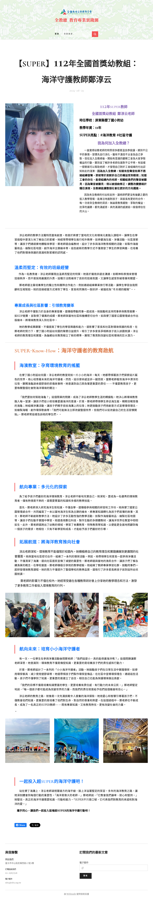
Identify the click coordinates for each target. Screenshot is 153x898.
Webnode (71, 894)
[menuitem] (57, 34)
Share (22, 825)
